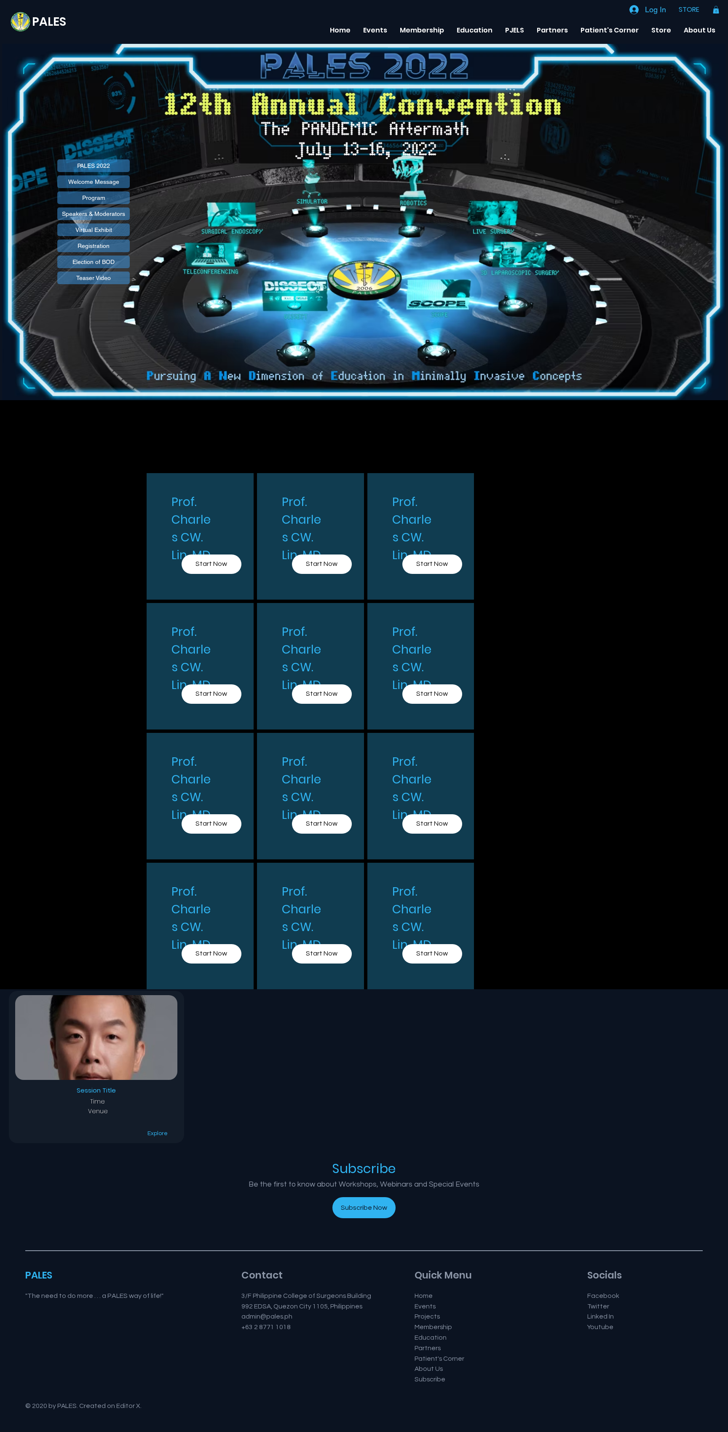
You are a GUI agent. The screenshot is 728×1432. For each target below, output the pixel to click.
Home (424, 1295)
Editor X (128, 1405)
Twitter (598, 1306)
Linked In (600, 1316)
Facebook (603, 1295)
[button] (716, 9)
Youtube (600, 1327)
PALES (49, 21)
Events (425, 1306)
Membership (433, 1327)
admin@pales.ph (266, 1316)
